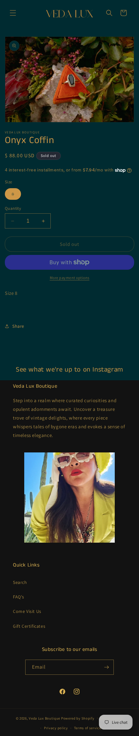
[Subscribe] (106, 667)
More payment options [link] (70, 277)
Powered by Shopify (77, 718)
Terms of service (87, 728)
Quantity (13, 208)
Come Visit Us (27, 611)
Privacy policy (56, 728)
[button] (13, 13)
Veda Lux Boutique (44, 718)
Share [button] (18, 326)
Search (20, 582)
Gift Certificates (29, 626)
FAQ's (18, 597)
